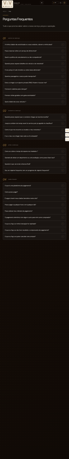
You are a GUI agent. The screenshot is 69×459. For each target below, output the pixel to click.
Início (5, 11)
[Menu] (41, 2)
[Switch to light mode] (60, 2)
